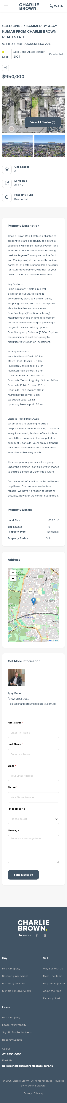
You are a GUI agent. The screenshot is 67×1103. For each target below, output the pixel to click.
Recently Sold (51, 998)
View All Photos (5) (42, 122)
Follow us (24, 935)
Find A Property (11, 968)
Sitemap (39, 1093)
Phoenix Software (35, 1085)
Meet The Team (52, 976)
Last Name (21, 744)
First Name (21, 722)
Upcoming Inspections (15, 976)
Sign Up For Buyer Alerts (16, 990)
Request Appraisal (54, 983)
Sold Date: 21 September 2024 (29, 54)
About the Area (52, 990)
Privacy (28, 1093)
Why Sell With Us (53, 968)
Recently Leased (12, 1039)
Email (17, 765)
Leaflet (54, 640)
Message (13, 830)
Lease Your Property (14, 1024)
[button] (33, 601)
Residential (56, 54)
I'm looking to (16, 808)
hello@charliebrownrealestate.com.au (27, 1066)
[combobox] (33, 819)
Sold (5, 57)
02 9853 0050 (20, 698)
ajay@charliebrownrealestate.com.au (33, 703)
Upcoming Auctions (13, 983)
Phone (18, 787)
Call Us (58, 6)
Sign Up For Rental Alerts (17, 1032)
